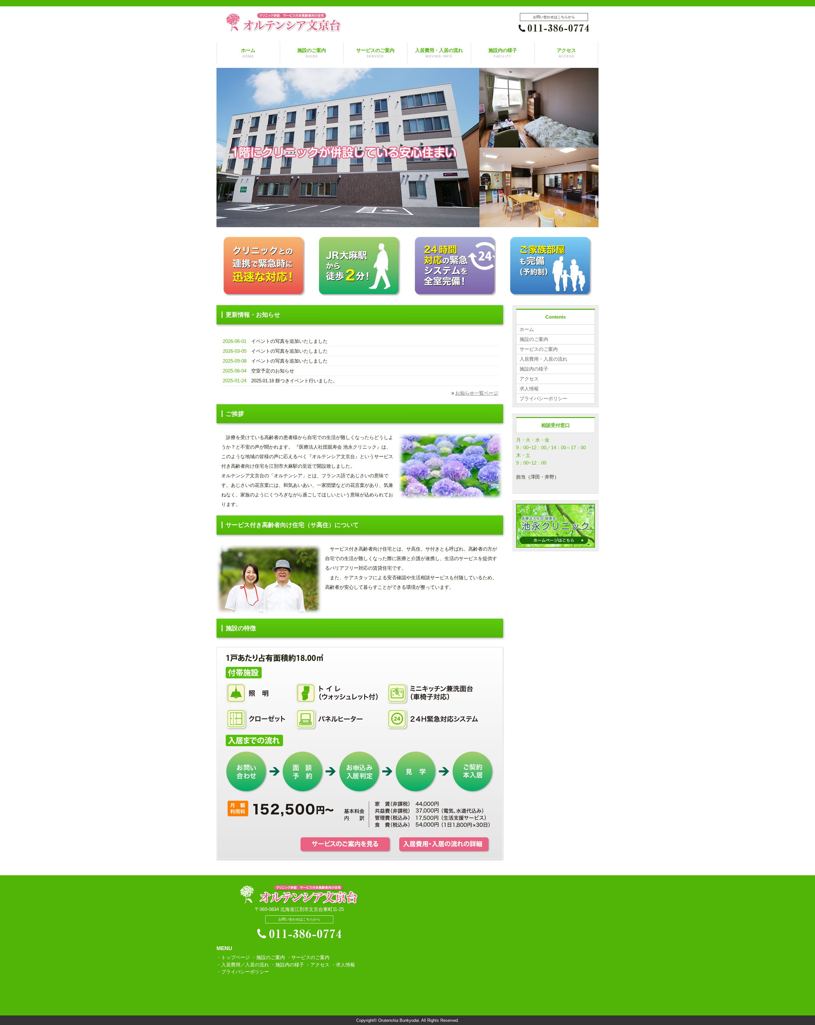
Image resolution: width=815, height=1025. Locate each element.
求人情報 (529, 388)
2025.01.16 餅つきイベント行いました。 (294, 380)
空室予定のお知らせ (272, 370)
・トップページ (233, 957)
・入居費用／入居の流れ (242, 964)
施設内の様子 (502, 52)
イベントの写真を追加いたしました (289, 341)
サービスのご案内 (375, 52)
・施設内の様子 (287, 964)
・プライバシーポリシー (242, 971)
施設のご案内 (311, 52)
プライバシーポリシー (543, 398)
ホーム (248, 52)
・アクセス (318, 964)
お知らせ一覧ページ (476, 393)
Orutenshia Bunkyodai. (399, 1020)
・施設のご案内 (268, 957)
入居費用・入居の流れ (439, 52)
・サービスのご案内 (308, 957)
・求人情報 (343, 964)
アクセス (566, 52)
